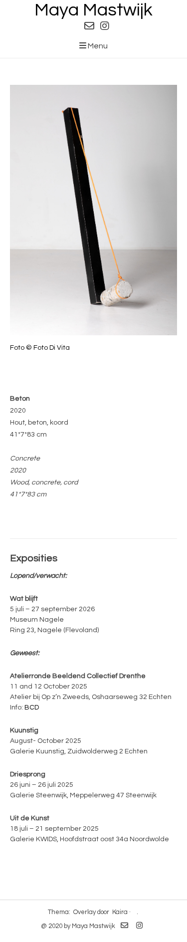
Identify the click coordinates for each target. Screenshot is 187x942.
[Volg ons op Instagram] (104, 26)
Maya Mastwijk (93, 9)
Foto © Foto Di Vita (40, 347)
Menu (97, 46)
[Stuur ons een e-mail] (89, 26)
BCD (31, 707)
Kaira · (121, 912)
